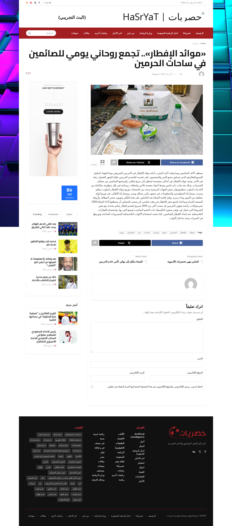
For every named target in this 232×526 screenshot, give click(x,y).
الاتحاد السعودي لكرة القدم (44, 456)
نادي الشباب (76, 494)
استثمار (141, 462)
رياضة (121, 479)
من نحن (130, 33)
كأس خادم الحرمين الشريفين (55, 483)
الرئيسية (199, 33)
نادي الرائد (39, 489)
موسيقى (100, 470)
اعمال (141, 467)
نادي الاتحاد (64, 489)
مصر (102, 456)
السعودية (120, 456)
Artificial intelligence (137, 435)
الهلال (40, 467)
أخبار (142, 441)
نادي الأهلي (77, 489)
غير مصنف (99, 443)
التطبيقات (120, 443)
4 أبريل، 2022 (167, 73)
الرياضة (120, 452)
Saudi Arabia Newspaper (56, 451)
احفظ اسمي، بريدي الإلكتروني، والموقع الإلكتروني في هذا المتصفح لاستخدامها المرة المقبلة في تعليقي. (155, 386)
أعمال (141, 446)
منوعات (74, 33)
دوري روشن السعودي (57, 472)
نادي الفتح (64, 494)
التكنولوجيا (119, 447)
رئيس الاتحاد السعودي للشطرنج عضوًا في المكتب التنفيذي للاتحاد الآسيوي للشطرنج (43, 336)
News (52, 445)
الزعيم (45, 461)
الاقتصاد (120, 438)
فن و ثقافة (99, 447)
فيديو (72, 483)
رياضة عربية (98, 433)
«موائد (192, 232)
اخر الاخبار (117, 33)
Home (203, 43)
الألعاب (121, 433)
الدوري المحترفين (58, 461)
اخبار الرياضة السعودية (167, 33)
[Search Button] (28, 33)
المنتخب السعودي (74, 467)
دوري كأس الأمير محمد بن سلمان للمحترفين (65, 478)
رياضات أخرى (101, 33)
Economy (35, 440)
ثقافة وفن (119, 461)
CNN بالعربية (60, 440)
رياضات (120, 470)
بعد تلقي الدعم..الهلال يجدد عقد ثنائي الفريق (43, 225)
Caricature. (44, 434)
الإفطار (183, 232)
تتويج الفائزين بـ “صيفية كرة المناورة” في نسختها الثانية (42, 316)
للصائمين (130, 232)
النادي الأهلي (59, 467)
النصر (48, 467)
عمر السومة (32, 478)
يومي (122, 232)
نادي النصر (52, 494)
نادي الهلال (40, 494)
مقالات (86, 33)
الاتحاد (61, 456)
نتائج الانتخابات (64, 499)
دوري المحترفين (75, 472)
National (63, 445)
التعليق (198, 318)
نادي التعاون (52, 489)
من (40, 483)
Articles (58, 434)
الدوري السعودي (75, 461)
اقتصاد (141, 471)
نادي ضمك (77, 499)
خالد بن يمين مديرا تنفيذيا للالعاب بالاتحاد (44, 278)
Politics (77, 451)
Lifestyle (76, 445)
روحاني (156, 232)
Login (47, 2)
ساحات (147, 232)
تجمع (165, 232)
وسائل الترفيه (98, 479)
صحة (102, 438)
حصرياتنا (187, 33)
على (42, 478)
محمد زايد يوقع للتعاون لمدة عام (43, 243)
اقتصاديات (139, 476)
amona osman (190, 73)
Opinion (41, 445)
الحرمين (173, 232)
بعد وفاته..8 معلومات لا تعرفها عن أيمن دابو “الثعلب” (43, 262)
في (139, 232)
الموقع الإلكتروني (195, 372)
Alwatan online (73, 434)
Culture (47, 440)
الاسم (199, 358)
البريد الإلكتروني (135, 372)
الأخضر (78, 456)
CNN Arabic (75, 440)
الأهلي (69, 456)
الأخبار (141, 481)
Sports (36, 451)
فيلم (102, 452)
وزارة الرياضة (146, 33)
